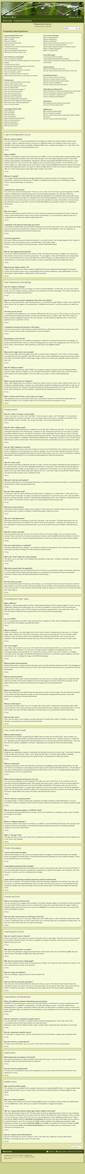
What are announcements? (12, 120)
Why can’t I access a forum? (12, 93)
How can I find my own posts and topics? (55, 84)
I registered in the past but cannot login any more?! (19, 47)
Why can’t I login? (9, 45)
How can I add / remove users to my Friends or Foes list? (60, 71)
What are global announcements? (14, 118)
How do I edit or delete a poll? (13, 91)
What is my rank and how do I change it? (16, 74)
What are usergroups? (50, 41)
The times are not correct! (11, 64)
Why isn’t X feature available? (52, 113)
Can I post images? (10, 116)
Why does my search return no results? (55, 79)
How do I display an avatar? (12, 72)
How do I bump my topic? (11, 104)
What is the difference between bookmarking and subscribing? (62, 91)
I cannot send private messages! (53, 57)
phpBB (51, 344)
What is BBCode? (9, 111)
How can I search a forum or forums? (54, 77)
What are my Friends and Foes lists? (54, 69)
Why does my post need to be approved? (16, 102)
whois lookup (62, 1115)
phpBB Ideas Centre (16, 1104)
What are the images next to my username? (17, 70)
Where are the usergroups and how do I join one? (58, 43)
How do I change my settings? (13, 59)
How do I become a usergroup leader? (54, 45)
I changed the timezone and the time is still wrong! (19, 66)
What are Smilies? (9, 114)
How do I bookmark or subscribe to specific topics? (58, 93)
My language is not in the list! (13, 68)
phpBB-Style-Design (30, 1157)
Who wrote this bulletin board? (52, 111)
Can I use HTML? (9, 112)
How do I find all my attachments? (53, 105)
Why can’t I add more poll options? (14, 89)
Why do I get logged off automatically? (15, 50)
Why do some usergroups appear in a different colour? (59, 47)
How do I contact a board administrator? (55, 119)
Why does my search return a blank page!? (56, 81)
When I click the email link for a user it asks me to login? (21, 75)
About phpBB (65, 1090)
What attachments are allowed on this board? (56, 103)
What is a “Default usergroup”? (52, 48)
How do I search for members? (52, 83)
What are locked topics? (11, 124)
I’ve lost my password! (10, 48)
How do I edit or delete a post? (13, 84)
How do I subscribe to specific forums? (54, 95)
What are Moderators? (50, 39)
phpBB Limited (58, 1088)
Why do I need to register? (12, 37)
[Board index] (42, 8)
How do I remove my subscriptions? (54, 96)
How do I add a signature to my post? (15, 86)
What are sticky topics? (11, 122)
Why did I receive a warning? (13, 97)
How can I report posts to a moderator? (16, 99)
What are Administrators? (50, 37)
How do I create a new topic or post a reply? (17, 82)
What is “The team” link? (50, 50)
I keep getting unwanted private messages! (56, 59)
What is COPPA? (9, 39)
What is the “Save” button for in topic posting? (17, 100)
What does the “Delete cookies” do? (15, 52)
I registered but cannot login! (12, 43)
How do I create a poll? (11, 87)
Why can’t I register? (10, 41)
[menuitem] (14, 17)
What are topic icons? (10, 125)
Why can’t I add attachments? (13, 95)
